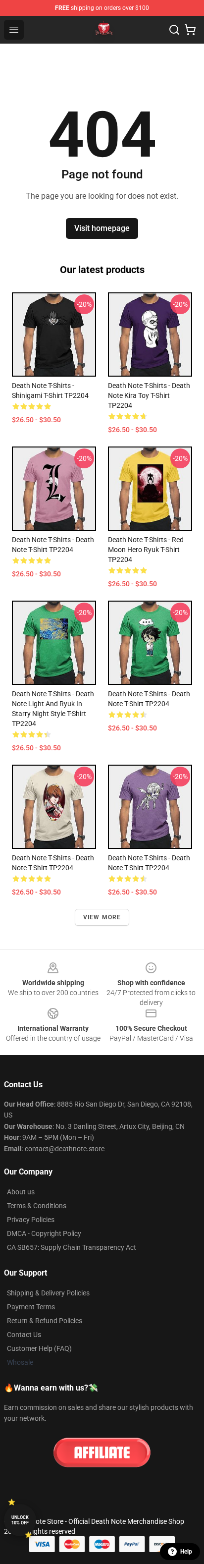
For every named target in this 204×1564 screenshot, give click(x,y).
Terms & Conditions (36, 1206)
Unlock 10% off (20, 1520)
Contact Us (24, 1335)
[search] (174, 30)
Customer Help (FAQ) (39, 1348)
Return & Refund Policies (44, 1321)
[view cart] (190, 30)
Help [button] (186, 1551)
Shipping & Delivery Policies (48, 1293)
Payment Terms (31, 1307)
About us (21, 1192)
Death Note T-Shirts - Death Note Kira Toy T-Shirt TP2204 (149, 395)
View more (102, 917)
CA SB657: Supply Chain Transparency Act (71, 1247)
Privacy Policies (30, 1220)
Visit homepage (102, 228)
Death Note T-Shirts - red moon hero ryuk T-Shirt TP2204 (146, 549)
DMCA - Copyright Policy (44, 1233)
